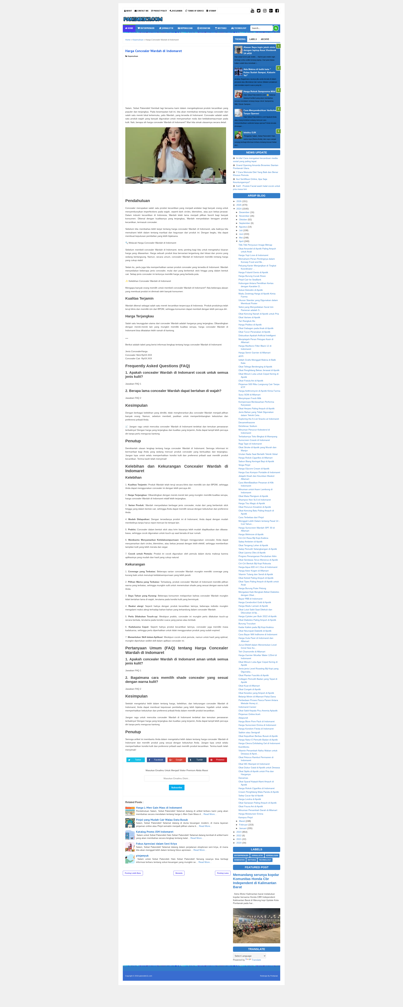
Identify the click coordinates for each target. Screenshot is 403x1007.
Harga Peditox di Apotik (250, 324)
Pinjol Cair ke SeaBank (249, 279)
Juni (241, 234)
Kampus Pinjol (245, 817)
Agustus (243, 226)
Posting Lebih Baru (133, 873)
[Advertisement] (176, 81)
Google (179, 760)
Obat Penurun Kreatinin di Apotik (254, 507)
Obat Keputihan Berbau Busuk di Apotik (258, 736)
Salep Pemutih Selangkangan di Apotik (257, 549)
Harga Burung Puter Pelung (252, 588)
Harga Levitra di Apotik (249, 799)
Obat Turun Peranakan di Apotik (254, 332)
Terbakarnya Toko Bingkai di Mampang (257, 436)
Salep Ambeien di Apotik (250, 541)
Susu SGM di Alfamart (249, 394)
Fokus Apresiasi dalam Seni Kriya (156, 843)
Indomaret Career (247, 707)
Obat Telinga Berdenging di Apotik (255, 366)
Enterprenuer (147, 28)
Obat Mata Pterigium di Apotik (253, 496)
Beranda (179, 873)
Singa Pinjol (244, 465)
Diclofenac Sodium (247, 426)
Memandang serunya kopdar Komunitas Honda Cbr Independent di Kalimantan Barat (256, 881)
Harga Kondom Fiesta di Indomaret (256, 728)
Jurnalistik (167, 28)
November (244, 216)
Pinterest (220, 760)
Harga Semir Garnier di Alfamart (254, 352)
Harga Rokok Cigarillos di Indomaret (256, 788)
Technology (240, 28)
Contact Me (142, 10)
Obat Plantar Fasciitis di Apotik (253, 675)
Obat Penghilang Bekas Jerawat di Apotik (258, 370)
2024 (239, 208)
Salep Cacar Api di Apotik (250, 795)
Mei (241, 237)
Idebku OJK (250, 132)
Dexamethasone (246, 422)
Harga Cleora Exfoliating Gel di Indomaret (259, 743)
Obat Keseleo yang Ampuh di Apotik (256, 693)
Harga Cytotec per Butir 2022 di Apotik (257, 616)
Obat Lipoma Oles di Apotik (252, 552)
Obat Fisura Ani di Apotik (250, 806)
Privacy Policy (160, 10)
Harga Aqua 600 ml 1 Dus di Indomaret (257, 567)
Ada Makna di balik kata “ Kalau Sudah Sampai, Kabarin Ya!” (259, 72)
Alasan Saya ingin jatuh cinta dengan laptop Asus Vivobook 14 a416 (260, 50)
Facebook (158, 760)
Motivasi (222, 28)
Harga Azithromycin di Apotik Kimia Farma (259, 391)
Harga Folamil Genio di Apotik (253, 272)
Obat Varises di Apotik (249, 317)
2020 (239, 842)
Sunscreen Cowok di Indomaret (254, 440)
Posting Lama (223, 873)
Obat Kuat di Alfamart (249, 685)
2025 (239, 205)
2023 (239, 832)
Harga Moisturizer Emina (250, 814)
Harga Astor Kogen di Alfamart (253, 570)
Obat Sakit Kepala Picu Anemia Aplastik (258, 710)
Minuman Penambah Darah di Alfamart (257, 810)
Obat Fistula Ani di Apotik (250, 380)
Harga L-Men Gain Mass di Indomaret (159, 807)
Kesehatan (204, 28)
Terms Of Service (195, 10)
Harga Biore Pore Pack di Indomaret (256, 721)
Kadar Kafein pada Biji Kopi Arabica (256, 627)
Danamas (243, 778)
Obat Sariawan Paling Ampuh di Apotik (257, 803)
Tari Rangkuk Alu (246, 321)
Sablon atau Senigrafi (249, 732)
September (245, 223)
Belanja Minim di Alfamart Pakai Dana (257, 696)
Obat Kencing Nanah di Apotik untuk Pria (258, 313)
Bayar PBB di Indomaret (250, 598)
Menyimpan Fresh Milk (249, 398)
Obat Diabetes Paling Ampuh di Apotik (257, 620)
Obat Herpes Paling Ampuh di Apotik (256, 408)
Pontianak (274, 976)
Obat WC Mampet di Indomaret (254, 764)
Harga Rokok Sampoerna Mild (259, 91)
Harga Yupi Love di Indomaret (253, 255)
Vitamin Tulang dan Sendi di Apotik (255, 574)
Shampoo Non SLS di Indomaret (254, 499)
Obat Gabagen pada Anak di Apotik (255, 328)
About (129, 10)
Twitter (138, 760)
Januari (243, 828)
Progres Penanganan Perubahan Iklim (257, 556)
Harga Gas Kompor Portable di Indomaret (259, 472)
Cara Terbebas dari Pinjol (251, 517)
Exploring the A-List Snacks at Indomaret (258, 419)
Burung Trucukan (247, 623)
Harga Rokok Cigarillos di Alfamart (255, 457)
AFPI (240, 356)
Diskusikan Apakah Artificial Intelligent (257, 335)
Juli (241, 230)
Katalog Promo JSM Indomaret (154, 831)
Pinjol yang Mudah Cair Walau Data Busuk (162, 819)
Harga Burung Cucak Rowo (252, 276)
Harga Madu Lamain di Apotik (253, 606)
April (241, 241)
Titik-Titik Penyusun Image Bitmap (255, 245)
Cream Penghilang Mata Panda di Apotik (258, 792)
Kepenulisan (186, 28)
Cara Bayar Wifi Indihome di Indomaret (257, 634)
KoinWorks (243, 747)
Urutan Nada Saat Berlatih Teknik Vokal (258, 454)
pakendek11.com (145, 976)
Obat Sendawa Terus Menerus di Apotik (258, 560)
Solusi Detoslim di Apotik (250, 290)
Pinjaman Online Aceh (249, 714)
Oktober (243, 219)
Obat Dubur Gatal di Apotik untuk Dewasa (259, 767)
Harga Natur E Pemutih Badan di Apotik (258, 739)
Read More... (210, 814)
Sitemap (212, 10)
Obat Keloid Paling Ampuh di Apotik (255, 578)
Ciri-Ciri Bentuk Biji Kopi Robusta (254, 563)
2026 (239, 201)
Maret (242, 821)
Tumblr (199, 760)
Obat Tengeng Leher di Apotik (253, 545)
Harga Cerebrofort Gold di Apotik (254, 602)
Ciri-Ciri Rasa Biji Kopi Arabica (253, 538)
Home (130, 28)
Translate (256, 960)
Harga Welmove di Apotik (251, 534)
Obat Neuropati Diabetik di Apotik (254, 631)
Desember (244, 212)
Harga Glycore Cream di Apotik (253, 468)
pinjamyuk (142, 855)
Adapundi (243, 718)
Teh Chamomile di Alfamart (251, 651)
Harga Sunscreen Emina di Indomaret (257, 725)
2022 (239, 835)
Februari (243, 824)
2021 (239, 839)
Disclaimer (177, 10)
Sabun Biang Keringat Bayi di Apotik (256, 461)
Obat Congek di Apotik (249, 689)
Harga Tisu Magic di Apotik (251, 503)
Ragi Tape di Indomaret (250, 443)
